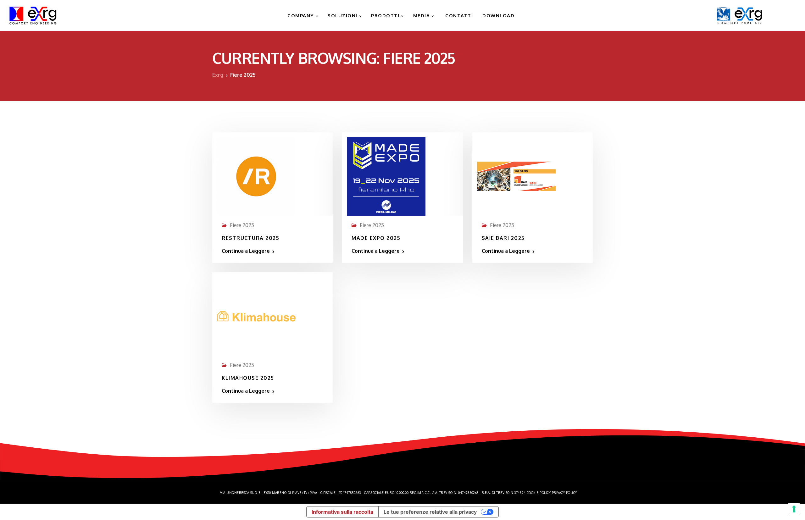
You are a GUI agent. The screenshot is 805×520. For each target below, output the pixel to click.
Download (498, 16)
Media (421, 16)
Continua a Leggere (246, 250)
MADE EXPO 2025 (376, 238)
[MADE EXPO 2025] (386, 173)
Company (300, 16)
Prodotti (385, 16)
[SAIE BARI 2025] (516, 173)
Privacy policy (564, 493)
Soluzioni (343, 16)
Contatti (458, 16)
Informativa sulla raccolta (342, 512)
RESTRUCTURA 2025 (250, 238)
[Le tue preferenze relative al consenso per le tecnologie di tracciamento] (794, 509)
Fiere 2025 (242, 225)
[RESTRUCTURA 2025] (256, 173)
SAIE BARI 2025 (503, 238)
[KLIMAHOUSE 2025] (256, 313)
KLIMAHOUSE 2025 (248, 378)
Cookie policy (539, 493)
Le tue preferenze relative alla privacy (430, 512)
